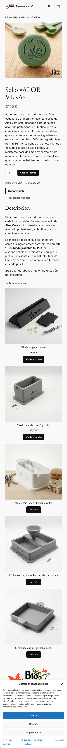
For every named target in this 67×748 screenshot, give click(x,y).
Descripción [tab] (16, 191)
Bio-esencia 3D (25, 6)
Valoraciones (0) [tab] (19, 197)
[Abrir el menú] (41, 6)
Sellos (16, 17)
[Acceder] (48, 6)
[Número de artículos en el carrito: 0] (58, 6)
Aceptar (34, 715)
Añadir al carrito (28, 172)
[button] (62, 683)
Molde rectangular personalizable (33, 647)
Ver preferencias (33, 732)
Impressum (59, 740)
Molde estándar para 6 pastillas (33, 425)
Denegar (33, 724)
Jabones (35, 183)
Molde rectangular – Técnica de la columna (33, 575)
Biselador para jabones (33, 347)
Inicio (8, 17)
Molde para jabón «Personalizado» (33, 503)
